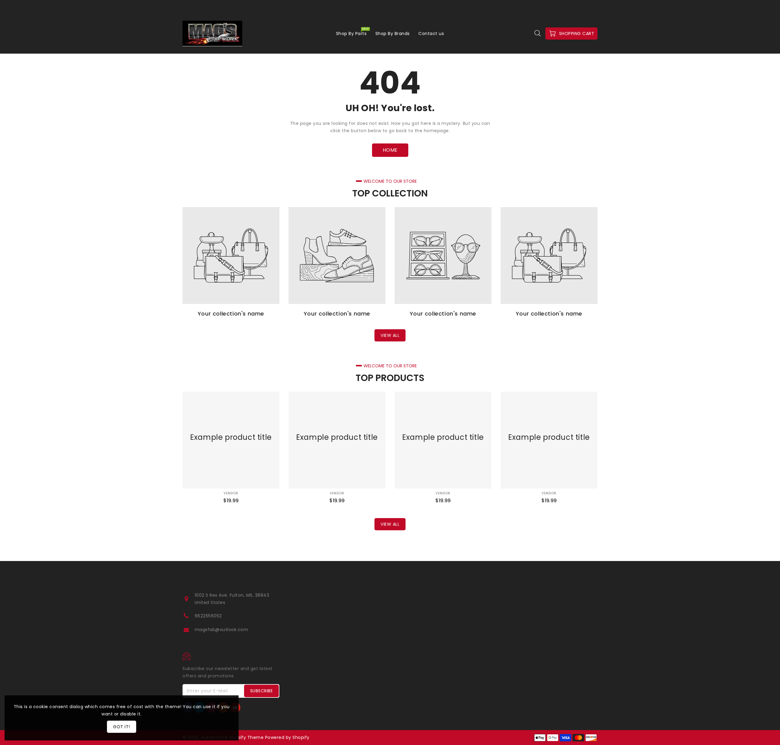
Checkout (511, 6)
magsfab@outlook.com (221, 630)
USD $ (587, 6)
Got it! (121, 727)
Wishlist (536, 6)
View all (390, 335)
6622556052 (208, 616)
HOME (390, 150)
